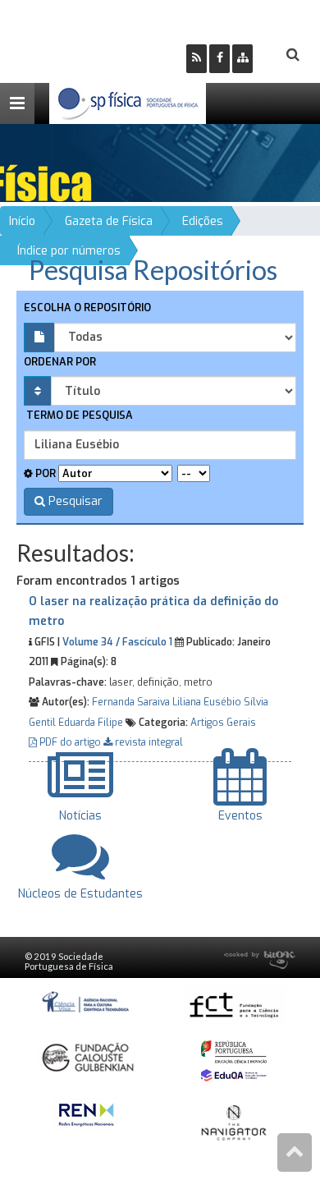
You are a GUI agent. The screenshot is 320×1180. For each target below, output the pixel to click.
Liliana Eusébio (206, 702)
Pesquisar (74, 501)
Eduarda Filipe (90, 722)
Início (22, 221)
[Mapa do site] (242, 58)
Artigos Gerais (223, 722)
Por (44, 473)
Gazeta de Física (109, 221)
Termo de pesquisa (78, 415)
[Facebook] (219, 58)
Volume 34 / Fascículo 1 (117, 642)
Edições (202, 221)
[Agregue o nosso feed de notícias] (196, 58)
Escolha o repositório (87, 308)
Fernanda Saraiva (131, 702)
